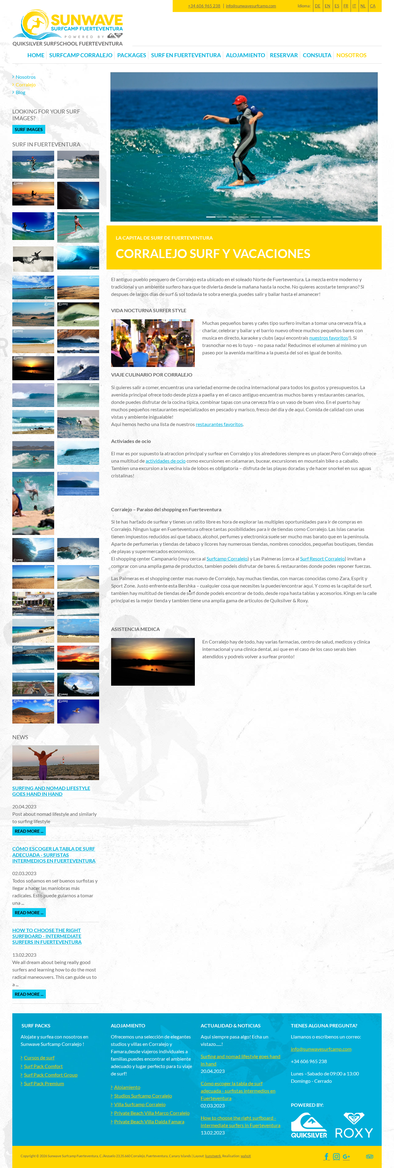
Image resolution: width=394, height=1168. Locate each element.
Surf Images (29, 129)
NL (363, 5)
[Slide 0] (210, 217)
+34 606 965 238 (204, 5)
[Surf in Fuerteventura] (33, 164)
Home (35, 55)
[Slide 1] (222, 217)
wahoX (246, 1156)
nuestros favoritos (328, 338)
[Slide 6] (277, 217)
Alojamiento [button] (245, 55)
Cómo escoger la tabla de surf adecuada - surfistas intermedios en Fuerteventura (53, 854)
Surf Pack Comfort (43, 1066)
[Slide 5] (266, 217)
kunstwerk (213, 1156)
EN (327, 5)
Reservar (284, 55)
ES (337, 5)
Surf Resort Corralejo (322, 558)
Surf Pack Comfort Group (51, 1075)
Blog (20, 92)
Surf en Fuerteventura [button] (186, 55)
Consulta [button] (317, 55)
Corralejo (26, 84)
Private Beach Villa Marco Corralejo (152, 1113)
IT (354, 5)
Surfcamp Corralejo (80, 55)
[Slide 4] (255, 217)
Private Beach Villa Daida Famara (149, 1121)
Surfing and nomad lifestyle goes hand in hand (51, 791)
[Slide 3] (244, 217)
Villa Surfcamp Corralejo (140, 1104)
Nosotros (26, 77)
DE (317, 5)
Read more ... (29, 831)
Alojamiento (127, 1087)
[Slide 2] (233, 217)
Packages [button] (131, 55)
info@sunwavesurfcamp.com (251, 5)
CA (373, 5)
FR (346, 5)
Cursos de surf (39, 1057)
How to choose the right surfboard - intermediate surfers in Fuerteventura (47, 936)
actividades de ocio (166, 461)
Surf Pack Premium (44, 1083)
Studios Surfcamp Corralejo (143, 1095)
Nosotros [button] (351, 55)
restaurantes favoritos (219, 424)
